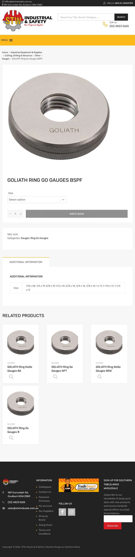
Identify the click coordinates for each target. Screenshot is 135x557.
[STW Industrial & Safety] (27, 30)
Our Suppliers (46, 511)
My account (45, 505)
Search (121, 17)
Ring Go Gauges (39, 238)
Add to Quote (77, 213)
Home (5, 52)
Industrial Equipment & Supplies (26, 52)
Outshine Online (72, 547)
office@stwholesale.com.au (18, 1)
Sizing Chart (45, 524)
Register (128, 3)
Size (10, 193)
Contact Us (45, 492)
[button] (4, 40)
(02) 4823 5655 (118, 26)
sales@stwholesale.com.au (23, 508)
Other (38, 55)
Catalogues (45, 486)
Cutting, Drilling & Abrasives (18, 55)
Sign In (118, 3)
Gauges (5, 58)
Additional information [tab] (25, 262)
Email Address (111, 513)
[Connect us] (62, 512)
